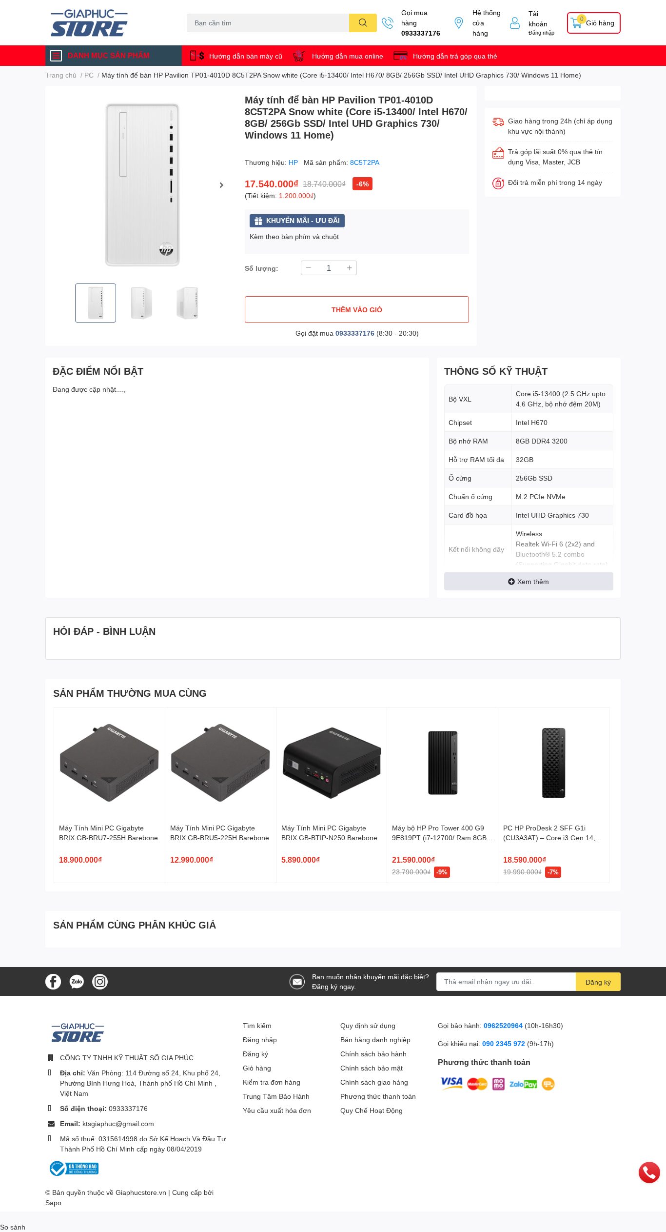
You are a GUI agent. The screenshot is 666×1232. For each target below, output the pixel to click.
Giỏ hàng (257, 1068)
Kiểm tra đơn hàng (271, 1082)
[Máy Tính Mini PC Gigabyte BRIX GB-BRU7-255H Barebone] (109, 762)
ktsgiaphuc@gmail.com (118, 1123)
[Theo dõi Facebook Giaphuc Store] (53, 980)
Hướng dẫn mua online (347, 56)
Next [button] (221, 185)
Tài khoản (538, 18)
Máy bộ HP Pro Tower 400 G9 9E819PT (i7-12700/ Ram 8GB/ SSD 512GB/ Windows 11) (440, 837)
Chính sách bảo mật (371, 1068)
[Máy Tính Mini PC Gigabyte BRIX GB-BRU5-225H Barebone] (220, 762)
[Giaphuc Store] (105, 22)
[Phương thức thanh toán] (498, 1083)
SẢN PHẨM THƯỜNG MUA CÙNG (130, 693)
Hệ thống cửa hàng (486, 22)
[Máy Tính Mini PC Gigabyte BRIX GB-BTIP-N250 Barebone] (331, 762)
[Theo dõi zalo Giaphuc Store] (76, 980)
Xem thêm (533, 581)
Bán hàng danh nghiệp (375, 1039)
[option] (141, 185)
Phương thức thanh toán (378, 1096)
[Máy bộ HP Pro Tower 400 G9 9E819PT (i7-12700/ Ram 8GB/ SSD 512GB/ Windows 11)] (442, 762)
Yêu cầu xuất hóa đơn (277, 1110)
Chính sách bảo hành (373, 1054)
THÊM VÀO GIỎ (357, 309)
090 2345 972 (504, 1043)
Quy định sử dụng (367, 1025)
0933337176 (420, 33)
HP (294, 162)
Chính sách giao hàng (374, 1082)
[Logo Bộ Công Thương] (73, 1168)
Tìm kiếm (257, 1025)
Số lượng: (261, 268)
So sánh (12, 1227)
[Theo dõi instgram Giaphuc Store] (100, 980)
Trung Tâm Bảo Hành (276, 1096)
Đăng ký (598, 982)
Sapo (53, 1202)
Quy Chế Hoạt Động (371, 1110)
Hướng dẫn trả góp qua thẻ (455, 56)
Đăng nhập (541, 32)
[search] (363, 23)
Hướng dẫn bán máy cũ (245, 56)
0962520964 (504, 1025)
